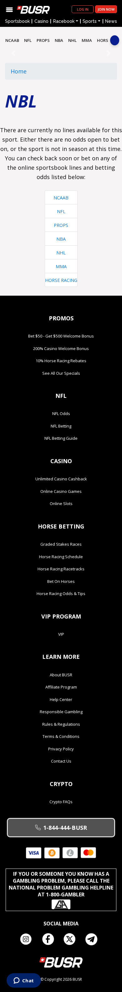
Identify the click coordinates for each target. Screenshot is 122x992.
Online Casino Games (61, 491)
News (111, 21)
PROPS (43, 40)
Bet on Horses (61, 581)
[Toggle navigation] (9, 9)
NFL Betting (61, 426)
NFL (28, 40)
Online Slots (61, 503)
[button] (13, 53)
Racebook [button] (63, 21)
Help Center (61, 699)
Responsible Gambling (61, 711)
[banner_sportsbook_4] (61, 53)
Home (19, 71)
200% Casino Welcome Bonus (61, 348)
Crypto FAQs (61, 801)
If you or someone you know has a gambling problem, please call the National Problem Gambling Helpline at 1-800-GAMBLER (61, 884)
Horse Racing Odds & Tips (61, 593)
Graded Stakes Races (61, 544)
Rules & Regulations (61, 724)
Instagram (28, 939)
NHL (72, 40)
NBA (59, 40)
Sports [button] (90, 21)
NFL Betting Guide (61, 438)
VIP (61, 634)
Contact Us (61, 761)
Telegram (94, 939)
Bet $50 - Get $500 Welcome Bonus (61, 336)
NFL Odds (61, 413)
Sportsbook (17, 21)
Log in (83, 9)
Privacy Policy (61, 749)
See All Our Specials (61, 373)
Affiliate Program (61, 687)
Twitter (72, 939)
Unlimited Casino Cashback (61, 479)
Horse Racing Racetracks (61, 569)
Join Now (106, 9)
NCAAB (12, 40)
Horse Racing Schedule (61, 556)
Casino (41, 21)
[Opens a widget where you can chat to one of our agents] (23, 981)
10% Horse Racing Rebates (61, 360)
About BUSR (61, 675)
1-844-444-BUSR (65, 827)
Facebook (50, 939)
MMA (87, 40)
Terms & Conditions (61, 736)
